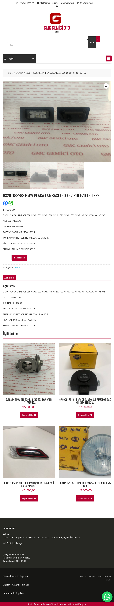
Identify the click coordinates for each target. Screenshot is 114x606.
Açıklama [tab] (9, 277)
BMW (17, 267)
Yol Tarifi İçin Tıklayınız (13, 543)
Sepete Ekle (19, 257)
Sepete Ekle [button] (27, 415)
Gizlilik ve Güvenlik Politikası (16, 584)
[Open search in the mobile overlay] (51, 42)
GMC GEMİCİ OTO (57, 28)
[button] (109, 58)
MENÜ (11, 58)
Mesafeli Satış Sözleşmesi (15, 576)
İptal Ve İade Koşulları (13, 593)
